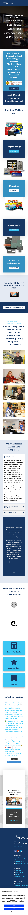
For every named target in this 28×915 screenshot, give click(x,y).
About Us (18, 870)
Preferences (14, 911)
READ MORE (14, 88)
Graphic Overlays (20, 858)
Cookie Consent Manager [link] (7, 891)
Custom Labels (19, 861)
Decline (14, 908)
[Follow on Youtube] (18, 851)
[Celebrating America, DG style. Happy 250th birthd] (14, 748)
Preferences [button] (21, 901)
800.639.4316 (14, 820)
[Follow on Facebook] (15, 851)
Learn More (14, 151)
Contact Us (18, 874)
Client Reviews (14, 668)
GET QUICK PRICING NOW (14, 308)
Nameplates (19, 860)
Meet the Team (19, 872)
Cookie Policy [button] (12, 900)
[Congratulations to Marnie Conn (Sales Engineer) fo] (14, 711)
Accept (14, 905)
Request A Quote (14, 652)
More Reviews (14, 562)
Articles (17, 883)
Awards (14, 684)
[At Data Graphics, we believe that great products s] (14, 729)
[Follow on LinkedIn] (21, 851)
